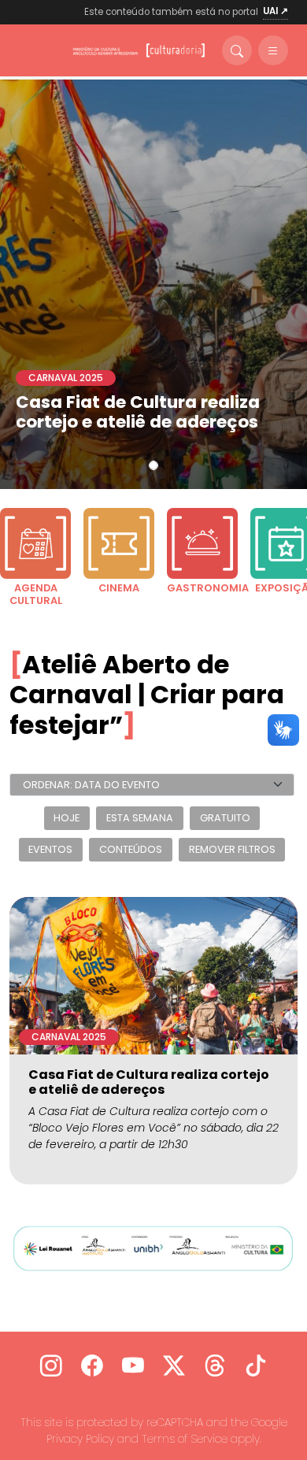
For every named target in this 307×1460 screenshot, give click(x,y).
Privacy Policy (80, 1439)
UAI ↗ (275, 11)
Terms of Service (184, 1439)
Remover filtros (232, 850)
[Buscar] (237, 50)
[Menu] (273, 50)
